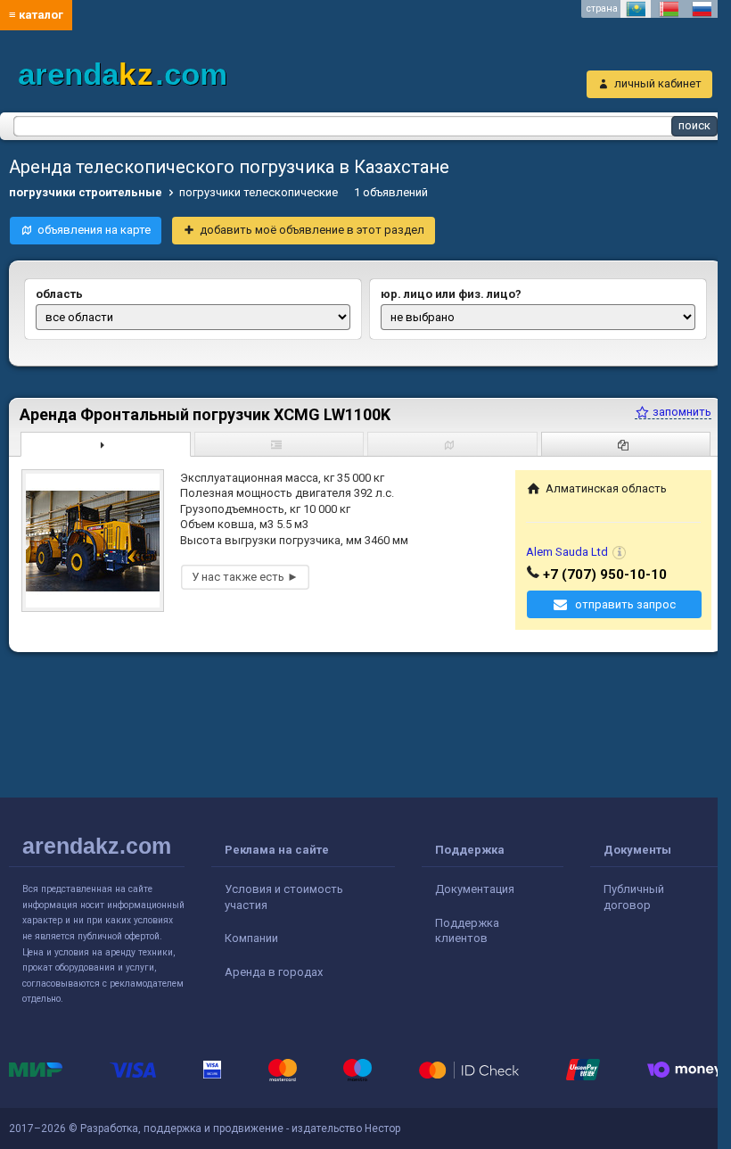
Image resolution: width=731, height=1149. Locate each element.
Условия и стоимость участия (284, 897)
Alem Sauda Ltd (567, 551)
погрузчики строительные (85, 192)
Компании (251, 938)
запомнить (680, 411)
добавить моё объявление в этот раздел (312, 229)
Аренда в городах (274, 972)
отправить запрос (625, 604)
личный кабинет (658, 83)
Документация (474, 889)
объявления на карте (94, 229)
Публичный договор (634, 897)
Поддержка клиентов (467, 931)
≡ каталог (36, 14)
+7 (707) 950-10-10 (605, 574)
